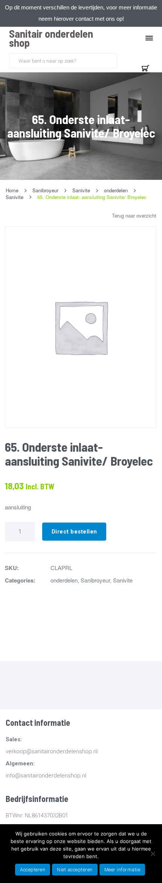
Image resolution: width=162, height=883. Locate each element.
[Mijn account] (127, 60)
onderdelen (64, 580)
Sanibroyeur (95, 580)
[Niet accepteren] (152, 853)
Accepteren (32, 869)
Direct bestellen (74, 531)
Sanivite (123, 580)
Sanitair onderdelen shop (51, 38)
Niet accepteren (75, 869)
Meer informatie (122, 869)
